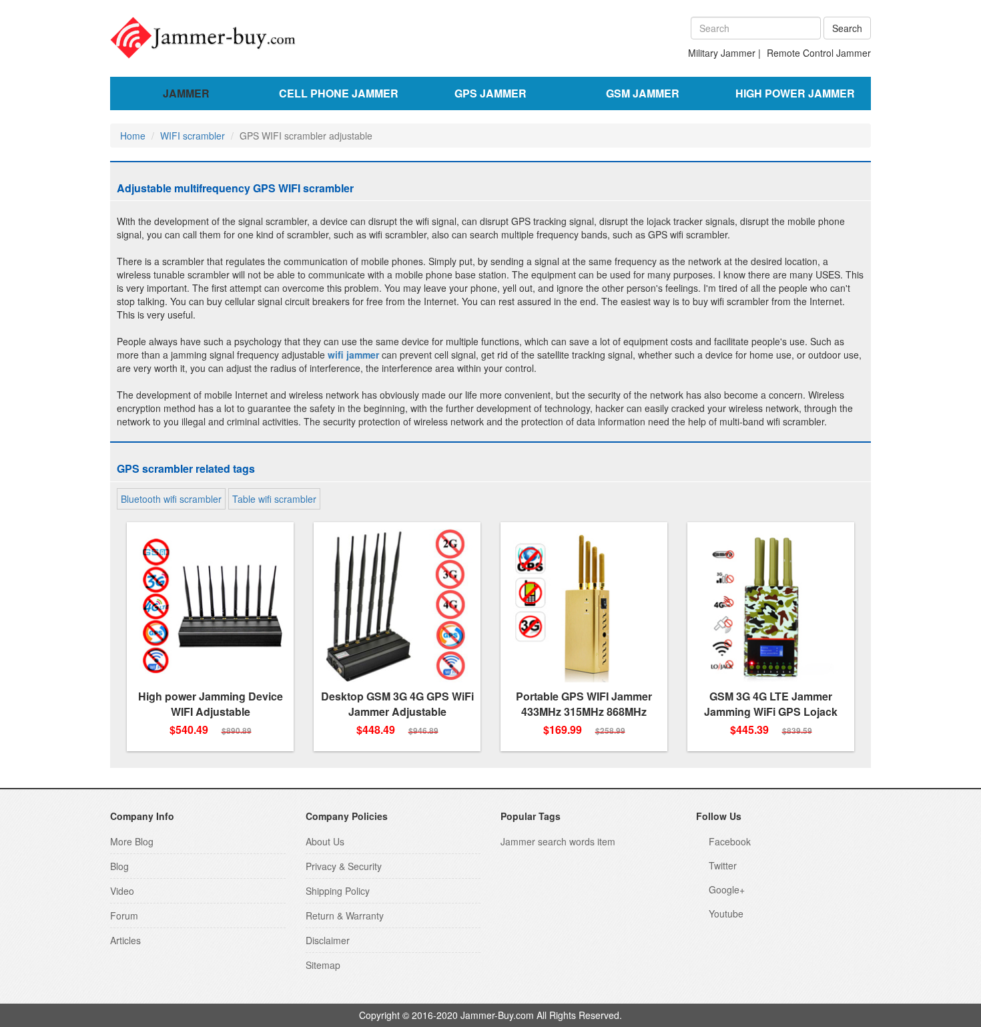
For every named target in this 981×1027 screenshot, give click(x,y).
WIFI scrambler (192, 135)
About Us (325, 841)
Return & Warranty (345, 915)
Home (132, 135)
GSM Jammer (642, 93)
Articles (125, 940)
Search (847, 28)
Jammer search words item (558, 841)
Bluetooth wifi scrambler (171, 498)
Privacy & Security (344, 866)
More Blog (131, 841)
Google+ (727, 889)
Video (122, 890)
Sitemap (323, 965)
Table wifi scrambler (274, 498)
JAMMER (186, 93)
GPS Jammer (490, 93)
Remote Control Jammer (819, 52)
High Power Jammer (795, 93)
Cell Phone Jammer (338, 93)
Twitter (723, 865)
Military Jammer (721, 52)
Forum (124, 915)
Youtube (726, 913)
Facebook (730, 841)
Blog (119, 866)
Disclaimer (328, 940)
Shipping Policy (338, 890)
